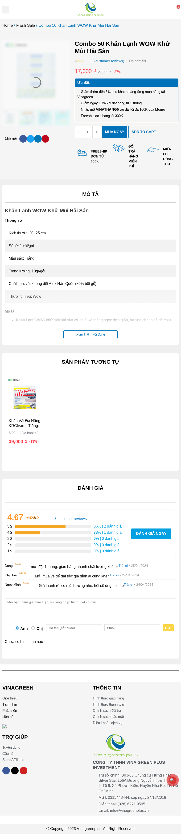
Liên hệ (7, 717)
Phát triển (9, 710)
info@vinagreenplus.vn (129, 810)
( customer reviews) (107, 61)
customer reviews (70, 519)
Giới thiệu (9, 698)
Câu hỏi (8, 753)
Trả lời (123, 566)
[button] (5, 9)
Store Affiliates (13, 760)
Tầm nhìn (9, 704)
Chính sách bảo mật (108, 717)
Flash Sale (25, 25)
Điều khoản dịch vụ (107, 723)
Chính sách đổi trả (107, 710)
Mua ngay (114, 132)
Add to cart (144, 132)
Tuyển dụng (11, 747)
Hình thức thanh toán (109, 704)
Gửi (168, 628)
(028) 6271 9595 (131, 804)
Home (7, 25)
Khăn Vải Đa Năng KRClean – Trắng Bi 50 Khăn (24, 423)
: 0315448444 (117, 797)
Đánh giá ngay (151, 534)
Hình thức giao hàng (108, 698)
